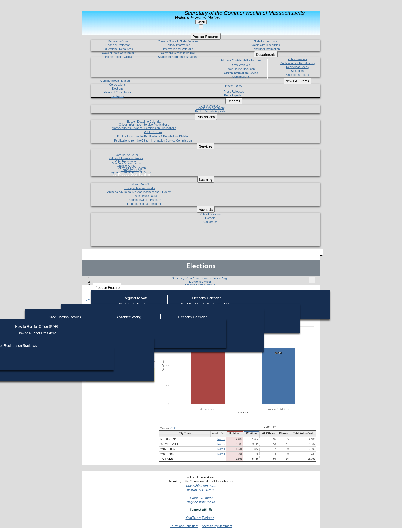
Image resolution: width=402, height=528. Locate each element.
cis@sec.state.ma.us (201, 502)
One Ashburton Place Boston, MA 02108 (201, 487)
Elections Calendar (206, 298)
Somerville (170, 444)
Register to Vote (136, 298)
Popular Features (108, 287)
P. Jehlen (234, 433)
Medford (168, 439)
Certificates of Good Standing (131, 174)
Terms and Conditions (184, 526)
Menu (201, 22)
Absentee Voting (128, 317)
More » (221, 439)
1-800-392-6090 (201, 497)
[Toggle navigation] (312, 280)
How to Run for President (36, 333)
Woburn (167, 453)
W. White (251, 433)
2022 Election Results (64, 317)
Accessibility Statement (217, 526)
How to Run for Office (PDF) (36, 327)
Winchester (171, 449)
